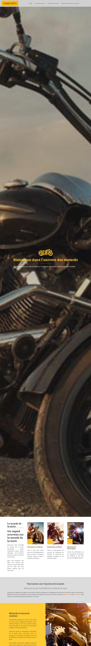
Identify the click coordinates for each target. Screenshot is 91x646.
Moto (30, 3)
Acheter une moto (53, 3)
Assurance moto (40, 3)
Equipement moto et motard (70, 3)
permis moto (66, 594)
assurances (78, 594)
